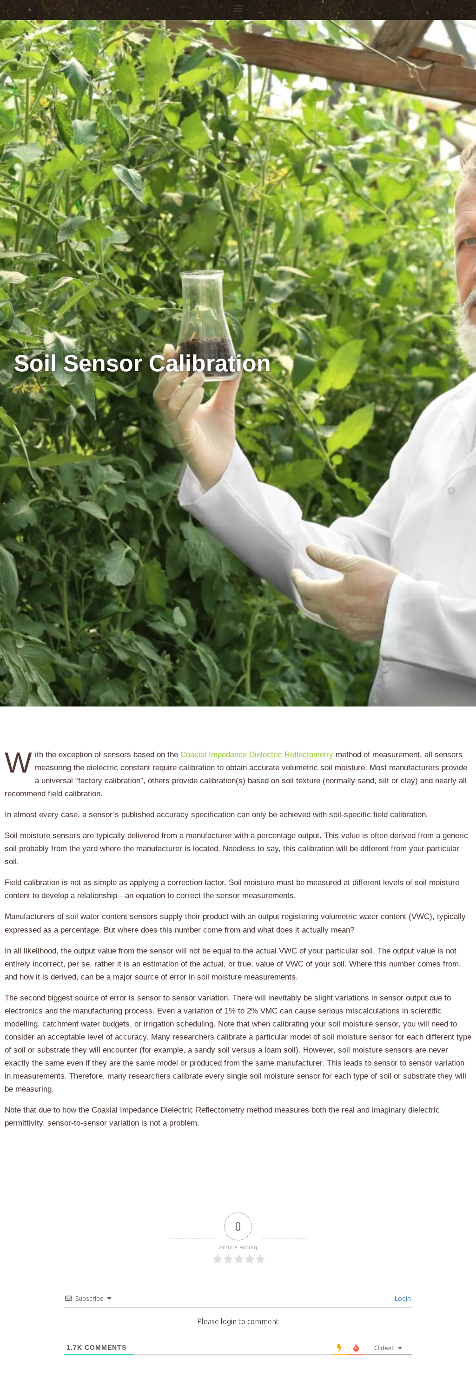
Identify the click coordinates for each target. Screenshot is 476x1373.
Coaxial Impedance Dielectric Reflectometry (256, 754)
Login (402, 1298)
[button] (238, 7)
